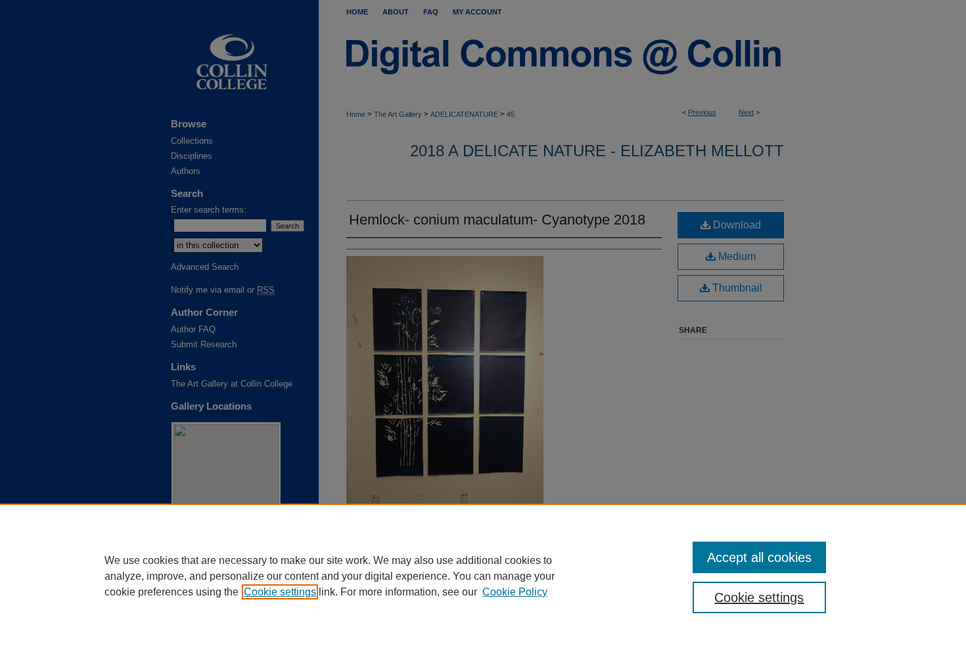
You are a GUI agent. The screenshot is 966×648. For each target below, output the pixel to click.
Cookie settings (280, 591)
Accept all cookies (759, 557)
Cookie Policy (514, 591)
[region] (483, 576)
